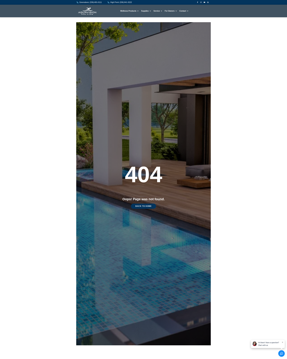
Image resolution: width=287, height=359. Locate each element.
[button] (129, 11)
